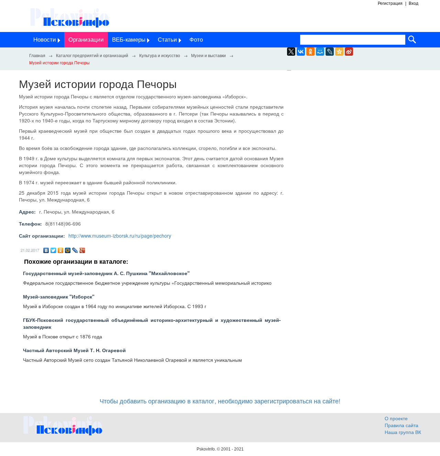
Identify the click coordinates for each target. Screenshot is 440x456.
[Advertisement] (357, 140)
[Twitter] (53, 250)
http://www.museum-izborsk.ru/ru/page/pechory (119, 235)
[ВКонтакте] (46, 250)
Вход (413, 3)
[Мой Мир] (68, 250)
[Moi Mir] (320, 51)
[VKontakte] (301, 51)
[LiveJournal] (330, 51)
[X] (291, 51)
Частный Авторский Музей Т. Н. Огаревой (74, 350)
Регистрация (390, 3)
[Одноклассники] (60, 250)
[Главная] (37, 55)
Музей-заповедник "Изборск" (59, 296)
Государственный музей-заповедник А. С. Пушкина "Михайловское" (106, 273)
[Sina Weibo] (349, 51)
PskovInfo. (207, 449)
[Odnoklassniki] (310, 51)
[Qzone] (339, 51)
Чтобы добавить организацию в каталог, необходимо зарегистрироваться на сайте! (220, 400)
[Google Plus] (82, 250)
